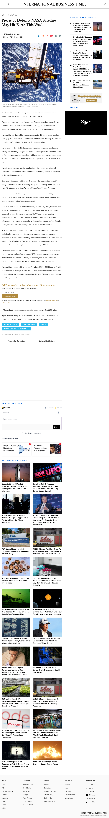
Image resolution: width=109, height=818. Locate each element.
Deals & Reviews (28, 805)
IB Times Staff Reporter (12, 34)
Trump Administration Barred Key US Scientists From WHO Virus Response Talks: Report (46, 641)
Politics (4, 801)
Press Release (27, 798)
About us (46, 785)
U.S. (3, 788)
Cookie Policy (48, 798)
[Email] (55, 36)
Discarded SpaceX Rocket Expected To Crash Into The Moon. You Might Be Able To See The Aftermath (82, 27)
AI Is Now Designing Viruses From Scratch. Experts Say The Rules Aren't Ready (15, 580)
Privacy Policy (6, 302)
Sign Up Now (91, 100)
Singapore (68, 791)
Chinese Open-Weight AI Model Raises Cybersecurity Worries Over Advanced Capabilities (16, 641)
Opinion (4, 808)
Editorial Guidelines (47, 341)
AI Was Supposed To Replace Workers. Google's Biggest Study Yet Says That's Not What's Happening (82, 55)
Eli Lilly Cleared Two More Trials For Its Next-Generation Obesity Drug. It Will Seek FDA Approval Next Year (47, 551)
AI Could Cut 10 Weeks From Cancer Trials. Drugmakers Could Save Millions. (46, 670)
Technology (5, 798)
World (3, 785)
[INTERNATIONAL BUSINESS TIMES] (54, 4)
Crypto (4, 805)
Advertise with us (49, 801)
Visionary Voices (28, 785)
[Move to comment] (60, 36)
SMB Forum (26, 791)
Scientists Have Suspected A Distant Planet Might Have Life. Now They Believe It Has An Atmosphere (47, 612)
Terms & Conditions (50, 791)
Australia (67, 785)
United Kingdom (70, 794)
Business (4, 794)
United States (69, 798)
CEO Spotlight (27, 801)
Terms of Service (51, 300)
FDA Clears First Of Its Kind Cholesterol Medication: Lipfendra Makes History (15, 551)
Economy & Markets (8, 791)
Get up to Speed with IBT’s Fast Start (89, 95)
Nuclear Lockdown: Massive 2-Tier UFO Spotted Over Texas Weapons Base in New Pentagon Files (16, 612)
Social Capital (27, 788)
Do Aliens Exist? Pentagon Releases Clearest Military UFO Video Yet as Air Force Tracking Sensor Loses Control (82, 41)
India (66, 788)
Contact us (47, 788)
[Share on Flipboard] (47, 36)
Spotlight (25, 794)
